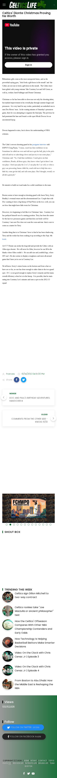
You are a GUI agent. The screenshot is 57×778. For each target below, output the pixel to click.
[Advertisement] (28, 339)
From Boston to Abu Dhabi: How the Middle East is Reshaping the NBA (34, 684)
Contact (42, 760)
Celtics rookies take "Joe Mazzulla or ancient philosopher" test (34, 611)
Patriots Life (31, 763)
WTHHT (33, 760)
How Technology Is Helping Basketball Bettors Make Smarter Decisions (35, 642)
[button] (16, 379)
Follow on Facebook (25, 736)
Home (26, 760)
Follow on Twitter (25, 727)
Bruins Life (43, 763)
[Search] (54, 4)
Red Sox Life (18, 763)
